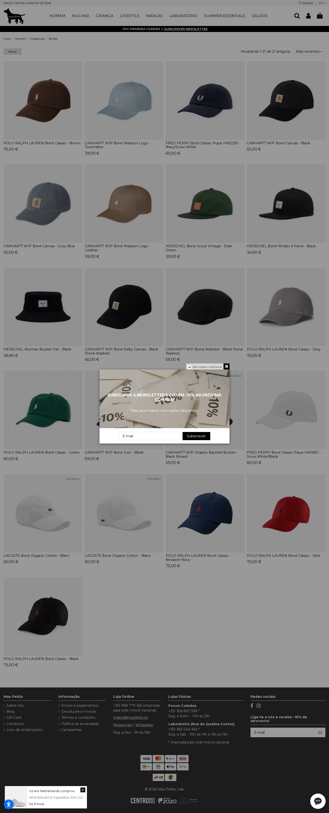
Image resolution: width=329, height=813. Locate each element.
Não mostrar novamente (207, 366)
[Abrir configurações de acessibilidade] (8, 804)
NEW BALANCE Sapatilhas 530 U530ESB (60, 797)
